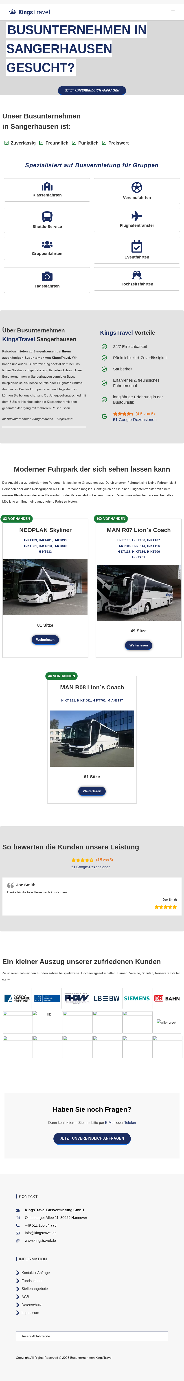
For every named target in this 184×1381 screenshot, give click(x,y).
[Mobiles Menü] (173, 12)
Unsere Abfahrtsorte (35, 1336)
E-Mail (110, 1123)
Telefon (129, 1123)
